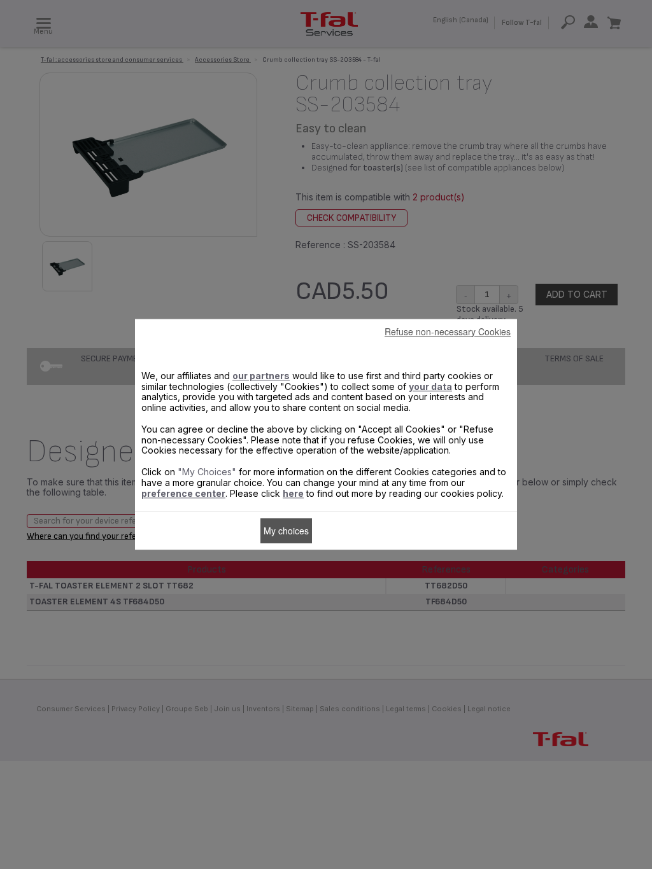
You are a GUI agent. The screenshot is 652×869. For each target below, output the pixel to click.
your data (430, 386)
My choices (286, 530)
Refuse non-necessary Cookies (448, 331)
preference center (183, 493)
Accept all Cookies (355, 530)
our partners (261, 375)
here (293, 493)
